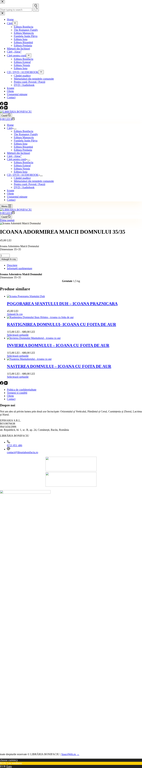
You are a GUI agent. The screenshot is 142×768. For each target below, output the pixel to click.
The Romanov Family (26, 134)
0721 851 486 (14, 445)
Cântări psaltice (22, 177)
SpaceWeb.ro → (70, 754)
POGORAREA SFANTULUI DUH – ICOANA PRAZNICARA (62, 303)
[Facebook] (2, 108)
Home (10, 124)
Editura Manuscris (24, 137)
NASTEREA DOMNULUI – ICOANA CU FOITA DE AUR (59, 366)
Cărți (9, 128)
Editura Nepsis (22, 168)
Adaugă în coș (8, 259)
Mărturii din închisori (18, 153)
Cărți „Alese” (14, 156)
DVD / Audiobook (24, 187)
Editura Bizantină (23, 146)
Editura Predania (23, 149)
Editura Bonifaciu (23, 131)
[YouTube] (6, 108)
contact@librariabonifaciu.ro (22, 452)
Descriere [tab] (12, 265)
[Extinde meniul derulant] (15, 129)
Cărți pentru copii (16, 159)
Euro (9, 766)
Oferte (10, 193)
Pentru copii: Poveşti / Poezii (29, 184)
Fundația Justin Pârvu (25, 140)
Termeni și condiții (17, 392)
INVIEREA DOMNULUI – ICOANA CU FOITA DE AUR (58, 345)
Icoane (10, 190)
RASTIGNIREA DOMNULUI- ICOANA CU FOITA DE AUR (61, 324)
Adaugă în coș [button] (15, 314)
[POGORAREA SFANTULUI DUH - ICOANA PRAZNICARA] (26, 296)
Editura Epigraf (22, 165)
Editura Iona (20, 143)
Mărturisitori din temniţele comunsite (34, 181)
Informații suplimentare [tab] (19, 268)
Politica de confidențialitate (21, 389)
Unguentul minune (17, 196)
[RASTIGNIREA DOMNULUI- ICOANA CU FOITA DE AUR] (40, 317)
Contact (11, 199)
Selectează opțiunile (18, 334)
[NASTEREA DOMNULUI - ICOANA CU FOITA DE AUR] (29, 358)
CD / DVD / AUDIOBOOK (22, 174)
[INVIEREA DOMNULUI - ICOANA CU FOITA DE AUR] (34, 338)
